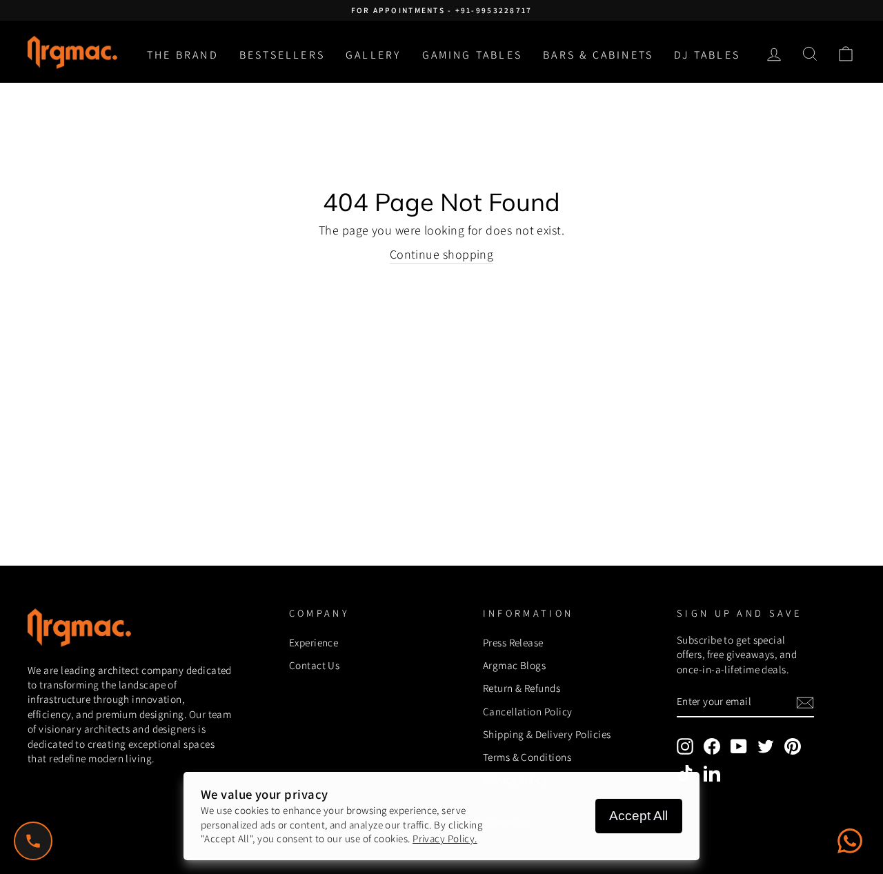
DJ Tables (707, 55)
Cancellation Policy (528, 711)
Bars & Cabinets (598, 55)
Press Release (513, 642)
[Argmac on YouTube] (739, 746)
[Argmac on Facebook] (712, 746)
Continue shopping (442, 254)
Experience (314, 642)
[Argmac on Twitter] (765, 746)
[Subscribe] (805, 702)
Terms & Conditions (527, 757)
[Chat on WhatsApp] (850, 841)
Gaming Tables (472, 55)
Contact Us (314, 665)
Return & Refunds (521, 688)
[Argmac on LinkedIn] (712, 773)
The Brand (183, 55)
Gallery (373, 55)
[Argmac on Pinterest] (792, 746)
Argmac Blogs (514, 665)
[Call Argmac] (33, 841)
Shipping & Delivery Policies (547, 734)
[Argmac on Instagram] (685, 746)
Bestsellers (282, 55)
